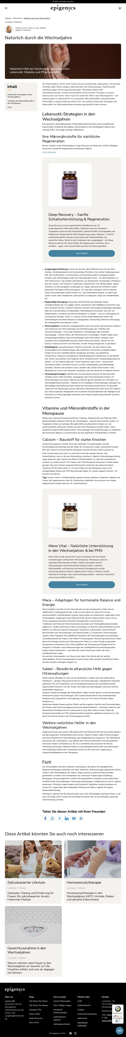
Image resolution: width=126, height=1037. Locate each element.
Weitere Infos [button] (84, 997)
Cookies (81, 1009)
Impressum (82, 1018)
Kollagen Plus (35, 1009)
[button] (120, 1031)
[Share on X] (60, 818)
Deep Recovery (36, 1018)
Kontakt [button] (105, 997)
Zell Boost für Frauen (38, 1001)
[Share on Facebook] (45, 818)
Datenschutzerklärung (87, 1014)
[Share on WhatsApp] (52, 818)
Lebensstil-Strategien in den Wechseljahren (19, 95)
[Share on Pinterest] (81, 818)
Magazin (8, 18)
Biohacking (17, 18)
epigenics (56, 1033)
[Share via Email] (74, 818)
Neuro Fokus (34, 1014)
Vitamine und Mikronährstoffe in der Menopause (21, 102)
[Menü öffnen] (8, 8)
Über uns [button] (9, 997)
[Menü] (122, 1006)
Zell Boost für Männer (38, 1005)
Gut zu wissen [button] (59, 997)
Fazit (9, 107)
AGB (80, 1001)
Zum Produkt (81, 253)
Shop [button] (31, 997)
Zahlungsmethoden (61, 1024)
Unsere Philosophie (61, 1001)
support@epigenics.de (111, 1020)
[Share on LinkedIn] (67, 818)
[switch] (117, 1020)
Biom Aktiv (34, 1022)
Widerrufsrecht (84, 1005)
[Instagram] (75, 1033)
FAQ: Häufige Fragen (62, 1005)
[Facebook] (71, 1033)
